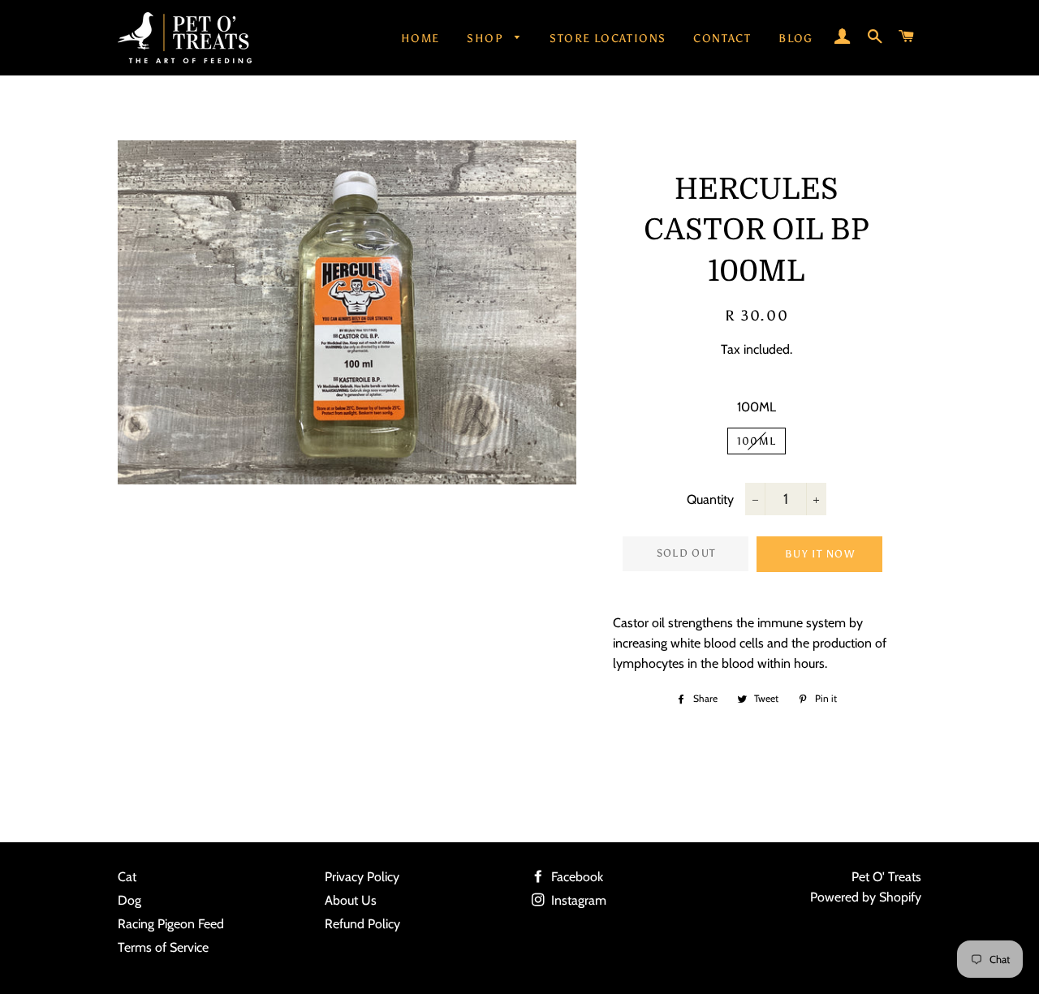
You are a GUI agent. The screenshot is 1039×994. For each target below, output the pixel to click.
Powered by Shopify (865, 897)
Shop (487, 38)
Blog (795, 38)
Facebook (575, 876)
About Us (351, 900)
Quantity (710, 499)
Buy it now (820, 554)
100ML (756, 407)
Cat (127, 876)
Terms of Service (163, 947)
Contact (722, 38)
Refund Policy (362, 924)
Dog (129, 900)
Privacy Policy (362, 876)
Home (420, 38)
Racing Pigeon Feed (171, 924)
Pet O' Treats (886, 876)
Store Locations (608, 38)
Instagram (577, 900)
